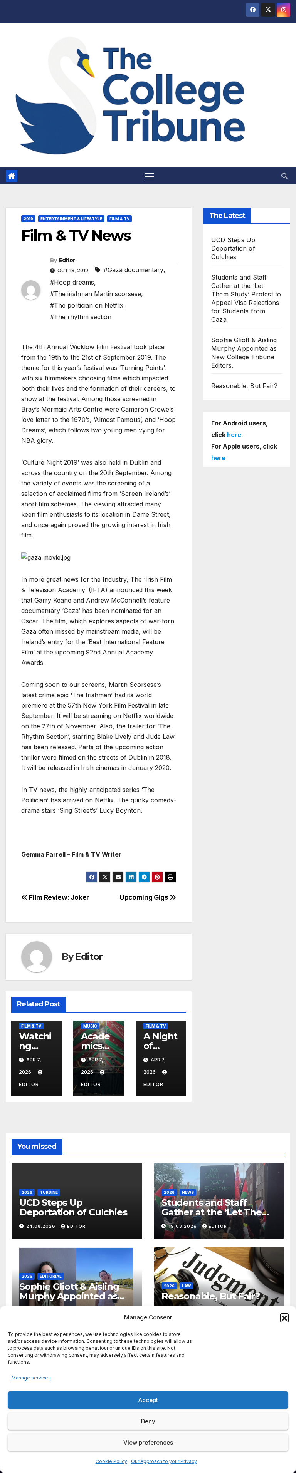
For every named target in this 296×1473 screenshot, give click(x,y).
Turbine (49, 1192)
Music (90, 1026)
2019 (28, 218)
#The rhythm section (80, 317)
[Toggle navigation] (149, 176)
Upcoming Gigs (144, 897)
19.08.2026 (183, 1226)
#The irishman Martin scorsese (95, 294)
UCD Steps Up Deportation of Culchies (233, 248)
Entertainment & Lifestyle (71, 218)
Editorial (51, 1276)
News (188, 1192)
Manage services (31, 1378)
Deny (148, 1421)
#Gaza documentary (133, 270)
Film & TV (119, 218)
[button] (284, 1317)
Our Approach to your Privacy (164, 1461)
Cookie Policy (111, 1461)
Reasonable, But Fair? (244, 386)
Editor (67, 260)
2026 (27, 1192)
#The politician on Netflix (86, 305)
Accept (148, 1400)
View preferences (148, 1442)
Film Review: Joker (58, 897)
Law (186, 1286)
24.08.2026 (41, 1226)
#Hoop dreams (72, 282)
